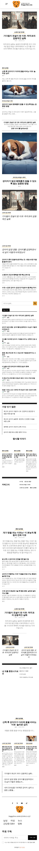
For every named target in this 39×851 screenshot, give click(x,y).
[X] (17, 803)
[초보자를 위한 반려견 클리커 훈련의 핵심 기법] (19, 446)
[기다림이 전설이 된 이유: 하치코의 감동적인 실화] (19, 20)
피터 (16, 40)
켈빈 (3, 75)
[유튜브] (22, 803)
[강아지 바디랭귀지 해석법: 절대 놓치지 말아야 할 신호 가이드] (7, 446)
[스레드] (26, 803)
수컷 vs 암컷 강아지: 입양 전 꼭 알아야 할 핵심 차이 (19, 287)
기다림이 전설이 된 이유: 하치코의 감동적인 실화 (19, 122)
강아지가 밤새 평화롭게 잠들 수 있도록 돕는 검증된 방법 (19, 182)
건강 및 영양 (29, 743)
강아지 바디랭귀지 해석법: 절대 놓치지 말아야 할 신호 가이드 (7, 456)
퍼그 (19, 359)
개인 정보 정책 (31, 842)
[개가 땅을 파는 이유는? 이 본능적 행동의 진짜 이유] (19, 508)
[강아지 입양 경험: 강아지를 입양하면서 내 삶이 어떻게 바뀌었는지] (19, 233)
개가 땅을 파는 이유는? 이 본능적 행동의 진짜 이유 (19, 534)
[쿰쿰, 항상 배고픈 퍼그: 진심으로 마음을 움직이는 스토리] (7, 738)
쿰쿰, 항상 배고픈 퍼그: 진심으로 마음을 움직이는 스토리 (7, 749)
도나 (3, 108)
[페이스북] (12, 803)
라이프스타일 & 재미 (7, 101)
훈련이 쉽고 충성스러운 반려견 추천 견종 (31, 455)
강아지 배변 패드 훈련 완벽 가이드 (15, 432)
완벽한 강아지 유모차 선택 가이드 (15, 427)
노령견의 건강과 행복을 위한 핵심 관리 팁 (16, 275)
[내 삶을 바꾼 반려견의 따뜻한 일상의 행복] (19, 738)
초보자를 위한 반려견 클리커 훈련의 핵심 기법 (19, 455)
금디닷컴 (22, 847)
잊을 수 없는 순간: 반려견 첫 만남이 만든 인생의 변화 (19, 390)
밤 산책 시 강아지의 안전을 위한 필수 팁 (15, 559)
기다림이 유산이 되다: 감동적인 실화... (18, 773)
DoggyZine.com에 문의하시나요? (19, 816)
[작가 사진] (4, 317)
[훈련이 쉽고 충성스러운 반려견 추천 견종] (31, 446)
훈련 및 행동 (5, 68)
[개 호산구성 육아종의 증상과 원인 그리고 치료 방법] (31, 738)
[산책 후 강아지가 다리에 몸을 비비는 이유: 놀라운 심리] (19, 59)
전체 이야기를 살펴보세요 (19, 128)
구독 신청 (32, 837)
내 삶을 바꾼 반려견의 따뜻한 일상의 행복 (15, 366)
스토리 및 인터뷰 (19, 32)
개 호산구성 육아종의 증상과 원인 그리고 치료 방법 (18, 378)
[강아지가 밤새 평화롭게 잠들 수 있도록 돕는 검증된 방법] (19, 92)
